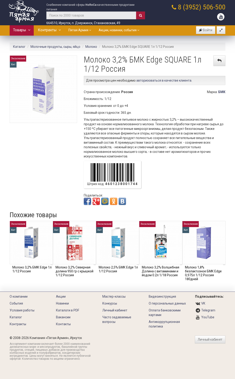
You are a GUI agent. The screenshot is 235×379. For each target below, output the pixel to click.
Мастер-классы (114, 296)
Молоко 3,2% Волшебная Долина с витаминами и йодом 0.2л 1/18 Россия (160, 271)
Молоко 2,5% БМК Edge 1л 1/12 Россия (118, 269)
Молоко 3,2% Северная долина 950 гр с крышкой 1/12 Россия (74, 271)
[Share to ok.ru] (113, 201)
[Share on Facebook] (87, 201)
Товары (20, 30)
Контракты (48, 30)
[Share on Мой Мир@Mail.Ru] (105, 201)
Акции (61, 296)
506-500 (214, 7)
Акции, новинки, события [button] (118, 30)
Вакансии (63, 317)
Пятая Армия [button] (78, 30)
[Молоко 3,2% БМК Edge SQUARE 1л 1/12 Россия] (43, 89)
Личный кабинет (114, 310)
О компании (19, 296)
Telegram (208, 310)
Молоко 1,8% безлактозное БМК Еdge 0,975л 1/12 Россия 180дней (203, 273)
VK (203, 303)
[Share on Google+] (96, 201)
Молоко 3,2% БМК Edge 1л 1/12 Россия (32, 269)
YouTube (207, 317)
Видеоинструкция (162, 296)
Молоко (91, 46)
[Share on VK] (122, 201)
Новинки (62, 303)
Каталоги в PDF (67, 310)
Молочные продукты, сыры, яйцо (55, 46)
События (16, 303)
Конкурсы (109, 303)
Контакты (63, 324)
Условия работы (22, 310)
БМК (221, 92)
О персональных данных (167, 303)
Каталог (19, 46)
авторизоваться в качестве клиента (163, 80)
